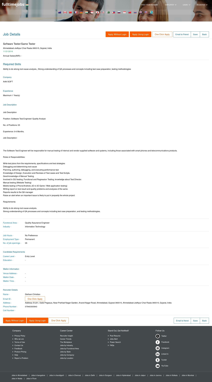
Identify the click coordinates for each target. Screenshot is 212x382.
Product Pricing (20, 351)
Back (204, 34)
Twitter (164, 336)
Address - (7, 302)
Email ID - (7, 298)
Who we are (19, 339)
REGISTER (201, 5)
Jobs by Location (66, 358)
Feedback (18, 348)
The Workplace (66, 342)
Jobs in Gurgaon (105, 375)
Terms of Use (19, 342)
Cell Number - (9, 310)
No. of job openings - (12, 243)
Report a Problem (21, 358)
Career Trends (65, 339)
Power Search (115, 342)
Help (16, 355)
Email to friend (182, 320)
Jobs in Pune (31, 378)
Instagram (165, 348)
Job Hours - (8, 235)
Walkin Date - (9, 277)
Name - (6, 294)
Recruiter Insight (66, 335)
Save (195, 34)
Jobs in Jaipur (140, 375)
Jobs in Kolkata (172, 375)
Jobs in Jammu (156, 375)
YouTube (164, 365)
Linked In (164, 354)
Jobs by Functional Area (69, 348)
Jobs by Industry (66, 345)
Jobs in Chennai (74, 375)
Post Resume (115, 335)
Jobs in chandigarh (56, 375)
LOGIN (185, 5)
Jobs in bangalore (38, 375)
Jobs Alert (114, 339)
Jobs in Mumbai (188, 375)
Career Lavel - (9, 256)
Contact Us (18, 345)
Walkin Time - (9, 281)
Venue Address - (10, 273)
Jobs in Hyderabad (123, 375)
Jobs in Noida (17, 378)
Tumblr (164, 360)
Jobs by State (65, 351)
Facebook (165, 342)
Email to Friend (182, 34)
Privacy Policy (19, 335)
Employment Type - (11, 239)
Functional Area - (10, 222)
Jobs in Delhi (90, 375)
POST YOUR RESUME (149, 5)
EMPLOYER (169, 5)
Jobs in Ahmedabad (19, 375)
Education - (8, 260)
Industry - (7, 226)
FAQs (112, 345)
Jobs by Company (67, 355)
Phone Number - (10, 306)
